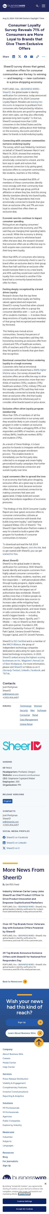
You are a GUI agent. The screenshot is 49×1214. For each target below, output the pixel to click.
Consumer (25, 715)
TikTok (6, 673)
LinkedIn (25, 670)
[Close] (45, 1184)
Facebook (35, 670)
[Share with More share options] (43, 56)
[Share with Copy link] (37, 56)
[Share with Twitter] (19, 56)
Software (41, 710)
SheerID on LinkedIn (17, 842)
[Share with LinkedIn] (13, 56)
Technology (26, 706)
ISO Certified (19, 641)
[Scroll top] (39, 1042)
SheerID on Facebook (17, 837)
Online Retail (26, 724)
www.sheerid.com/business (26, 775)
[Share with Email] (31, 56)
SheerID (7, 92)
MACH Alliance (14, 644)
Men (32, 710)
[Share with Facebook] (25, 56)
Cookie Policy (24, 1194)
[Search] (37, 6)
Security (24, 710)
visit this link (35, 547)
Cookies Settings (24, 1201)
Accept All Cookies (24, 1209)
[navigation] (43, 6)
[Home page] (14, 6)
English (7, 801)
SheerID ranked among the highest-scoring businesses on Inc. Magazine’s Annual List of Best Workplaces (24, 660)
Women (38, 706)
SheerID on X (13, 848)
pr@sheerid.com (11, 694)
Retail (35, 715)
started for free (10, 554)
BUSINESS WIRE (30, 89)
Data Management (29, 719)
